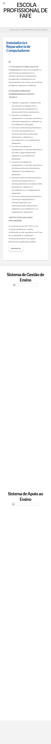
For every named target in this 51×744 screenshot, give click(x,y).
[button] (45, 24)
